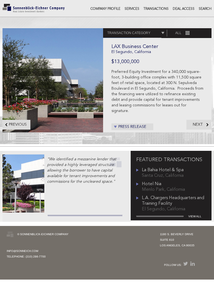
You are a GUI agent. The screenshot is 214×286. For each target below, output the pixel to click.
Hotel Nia (151, 184)
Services (132, 9)
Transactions (156, 9)
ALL (178, 33)
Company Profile (105, 9)
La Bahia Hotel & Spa (163, 170)
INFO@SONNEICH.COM (22, 250)
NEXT (198, 125)
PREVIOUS (18, 125)
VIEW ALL (194, 216)
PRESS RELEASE (132, 127)
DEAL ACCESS (183, 9)
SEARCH (205, 9)
